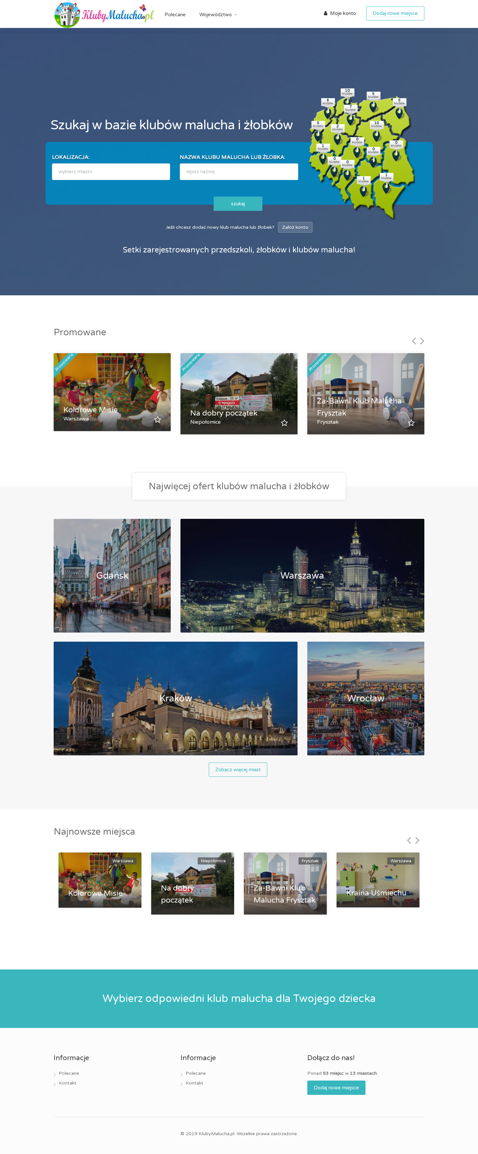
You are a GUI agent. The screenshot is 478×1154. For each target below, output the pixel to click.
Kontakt (67, 1083)
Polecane (175, 15)
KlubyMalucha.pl (216, 1133)
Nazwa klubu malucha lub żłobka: (232, 157)
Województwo (215, 15)
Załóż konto (295, 227)
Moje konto (342, 13)
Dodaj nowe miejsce (395, 13)
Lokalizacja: (70, 157)
